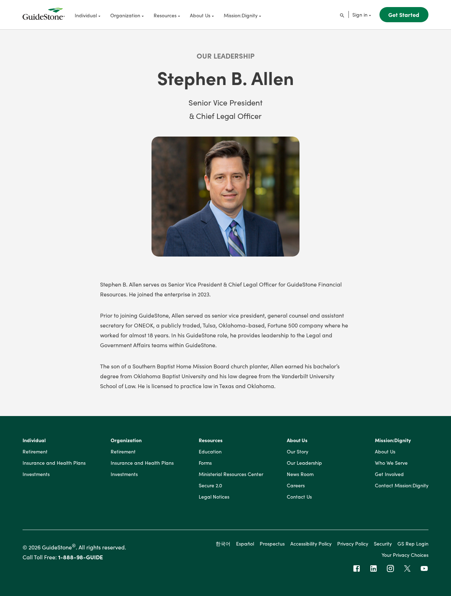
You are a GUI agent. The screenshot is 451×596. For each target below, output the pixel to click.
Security (383, 543)
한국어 (223, 543)
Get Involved (389, 474)
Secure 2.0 (210, 485)
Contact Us (299, 497)
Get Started (403, 14)
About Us (297, 440)
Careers (296, 485)
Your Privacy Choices (405, 555)
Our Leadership (225, 55)
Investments (36, 474)
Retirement (35, 451)
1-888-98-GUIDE (80, 557)
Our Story (297, 451)
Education (210, 451)
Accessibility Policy (311, 543)
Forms (205, 463)
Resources (211, 440)
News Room (300, 474)
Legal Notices (214, 497)
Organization (126, 440)
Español (245, 543)
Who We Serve (391, 463)
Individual (34, 440)
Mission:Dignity (393, 440)
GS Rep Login (412, 543)
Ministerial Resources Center (231, 474)
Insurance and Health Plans (54, 463)
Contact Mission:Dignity (401, 485)
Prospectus (272, 543)
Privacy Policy (352, 543)
